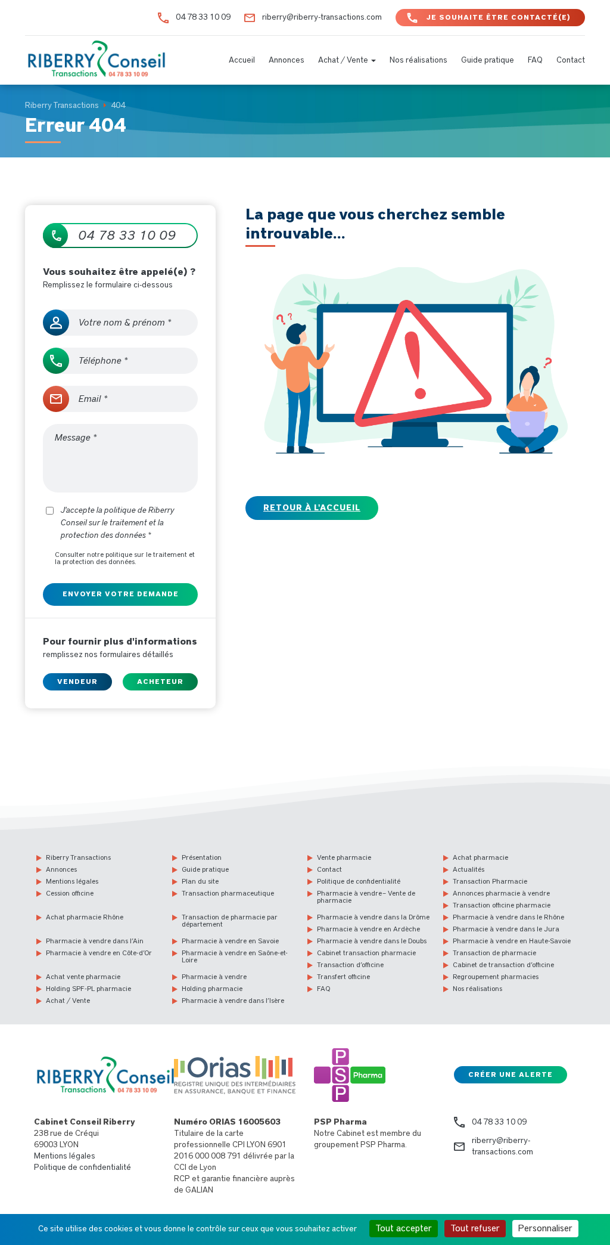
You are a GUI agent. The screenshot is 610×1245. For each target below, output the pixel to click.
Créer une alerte (510, 1074)
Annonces (286, 60)
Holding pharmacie (212, 988)
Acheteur (160, 681)
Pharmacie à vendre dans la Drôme (373, 917)
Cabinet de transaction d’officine (503, 964)
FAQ (535, 60)
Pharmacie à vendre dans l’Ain (95, 940)
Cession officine (70, 893)
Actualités (468, 869)
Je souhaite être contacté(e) (499, 17)
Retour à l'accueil (311, 508)
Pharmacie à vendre (214, 976)
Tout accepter (403, 1228)
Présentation (202, 857)
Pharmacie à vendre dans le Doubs (372, 940)
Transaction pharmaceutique (228, 893)
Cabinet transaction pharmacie (366, 952)
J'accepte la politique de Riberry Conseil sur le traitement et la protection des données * (118, 523)
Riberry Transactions (78, 857)
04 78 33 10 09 (203, 17)
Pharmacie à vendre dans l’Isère (233, 1000)
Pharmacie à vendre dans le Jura (506, 929)
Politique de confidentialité (358, 881)
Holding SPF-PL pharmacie (88, 988)
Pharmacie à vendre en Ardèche (368, 929)
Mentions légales (72, 881)
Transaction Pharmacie (490, 881)
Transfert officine (343, 976)
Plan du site (200, 881)
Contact (570, 60)
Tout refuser (475, 1228)
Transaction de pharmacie (494, 952)
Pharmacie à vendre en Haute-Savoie (512, 940)
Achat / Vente (344, 60)
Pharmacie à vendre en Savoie (230, 940)
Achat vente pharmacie (83, 976)
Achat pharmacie (480, 857)
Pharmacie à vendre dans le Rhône (508, 917)
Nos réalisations (418, 60)
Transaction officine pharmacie (501, 905)
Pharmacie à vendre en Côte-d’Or (99, 952)
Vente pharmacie (344, 857)
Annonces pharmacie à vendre (501, 893)
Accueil (242, 60)
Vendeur (77, 681)
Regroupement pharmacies (496, 976)
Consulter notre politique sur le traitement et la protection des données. (125, 558)
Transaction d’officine (350, 964)
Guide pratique (487, 60)
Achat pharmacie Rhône (84, 917)
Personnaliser (545, 1228)
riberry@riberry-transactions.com (322, 17)
